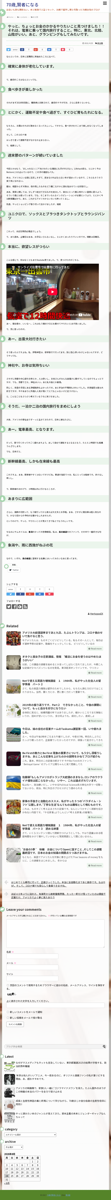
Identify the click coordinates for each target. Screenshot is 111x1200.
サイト (9, 974)
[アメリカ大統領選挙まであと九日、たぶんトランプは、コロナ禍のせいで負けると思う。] (13, 638)
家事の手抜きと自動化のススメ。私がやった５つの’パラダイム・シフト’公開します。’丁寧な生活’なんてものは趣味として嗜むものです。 (62, 802)
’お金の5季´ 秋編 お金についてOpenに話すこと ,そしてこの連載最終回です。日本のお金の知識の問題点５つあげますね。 (62, 851)
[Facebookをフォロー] (14, 606)
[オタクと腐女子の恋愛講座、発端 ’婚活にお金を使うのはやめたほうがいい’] (13, 662)
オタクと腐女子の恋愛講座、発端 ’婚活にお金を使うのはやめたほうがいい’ (61, 658)
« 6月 (7, 1183)
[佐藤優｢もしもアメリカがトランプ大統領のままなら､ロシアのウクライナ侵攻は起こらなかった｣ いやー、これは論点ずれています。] (13, 783)
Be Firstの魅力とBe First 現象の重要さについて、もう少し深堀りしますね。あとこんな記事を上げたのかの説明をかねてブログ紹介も (62, 754)
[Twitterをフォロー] (8, 606)
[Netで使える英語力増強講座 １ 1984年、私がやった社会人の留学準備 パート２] (13, 686)
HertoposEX (96, 613)
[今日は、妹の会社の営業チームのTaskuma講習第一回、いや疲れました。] (13, 734)
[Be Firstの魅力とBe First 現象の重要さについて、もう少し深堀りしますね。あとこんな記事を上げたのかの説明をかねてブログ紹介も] (13, 759)
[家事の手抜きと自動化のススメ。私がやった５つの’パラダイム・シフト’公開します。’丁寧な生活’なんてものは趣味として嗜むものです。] (13, 807)
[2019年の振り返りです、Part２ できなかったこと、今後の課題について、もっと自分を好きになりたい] (13, 710)
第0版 (68, 1195)
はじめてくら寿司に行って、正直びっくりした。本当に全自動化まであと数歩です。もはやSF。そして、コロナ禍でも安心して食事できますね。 (58, 883)
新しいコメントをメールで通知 (26, 1012)
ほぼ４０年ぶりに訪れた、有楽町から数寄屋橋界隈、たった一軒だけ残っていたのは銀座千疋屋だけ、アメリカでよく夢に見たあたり (58, 895)
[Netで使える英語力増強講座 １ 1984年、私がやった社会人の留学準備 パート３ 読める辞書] (13, 831)
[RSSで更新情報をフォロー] (25, 606)
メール (11, 963)
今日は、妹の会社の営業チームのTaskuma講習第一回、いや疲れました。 (61, 730)
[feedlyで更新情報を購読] (19, 606)
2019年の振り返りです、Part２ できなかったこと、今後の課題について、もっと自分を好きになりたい (62, 706)
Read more (96, 648)
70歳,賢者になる (22, 4)
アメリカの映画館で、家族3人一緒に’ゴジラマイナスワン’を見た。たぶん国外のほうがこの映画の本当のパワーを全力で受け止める (61, 1089)
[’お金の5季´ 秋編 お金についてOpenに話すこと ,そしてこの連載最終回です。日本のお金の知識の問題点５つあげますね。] (13, 855)
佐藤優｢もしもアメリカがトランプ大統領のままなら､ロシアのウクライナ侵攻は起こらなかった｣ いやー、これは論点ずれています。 (62, 778)
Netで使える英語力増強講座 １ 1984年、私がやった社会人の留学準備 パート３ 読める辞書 (61, 826)
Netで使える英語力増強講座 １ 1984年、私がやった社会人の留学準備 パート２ (61, 682)
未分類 (100, 43)
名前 (10, 952)
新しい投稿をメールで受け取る (26, 1017)
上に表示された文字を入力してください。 (28, 1001)
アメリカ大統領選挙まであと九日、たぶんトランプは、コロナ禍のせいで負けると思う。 (62, 634)
